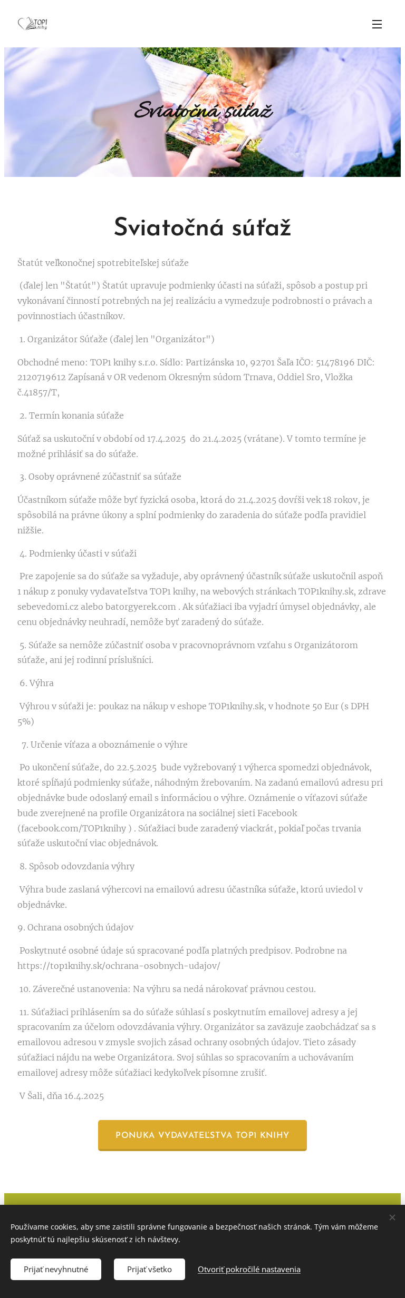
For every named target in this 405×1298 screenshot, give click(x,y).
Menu (377, 23)
